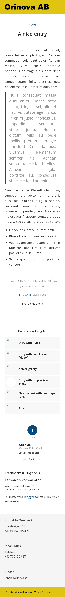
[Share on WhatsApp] (32, 314)
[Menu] (58, 7)
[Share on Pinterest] (43, 314)
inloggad (29, 497)
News (32, 25)
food (35, 295)
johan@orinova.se (32, 286)
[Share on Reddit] (54, 314)
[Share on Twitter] (21, 314)
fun (43, 295)
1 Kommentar (42, 280)
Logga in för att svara (29, 459)
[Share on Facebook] (10, 314)
